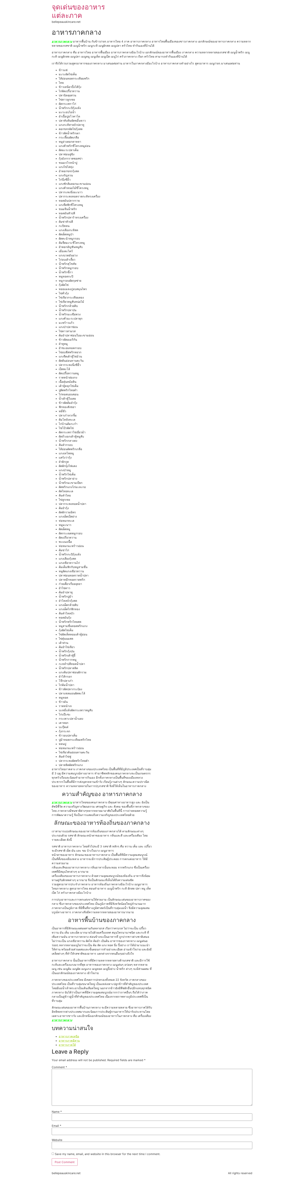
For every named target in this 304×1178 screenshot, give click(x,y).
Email (56, 1125)
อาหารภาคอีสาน (69, 1040)
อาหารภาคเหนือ (69, 1036)
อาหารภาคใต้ (67, 1045)
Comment (59, 1067)
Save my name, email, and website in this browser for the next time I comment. (107, 1154)
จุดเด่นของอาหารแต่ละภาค (78, 11)
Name (57, 1111)
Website (57, 1140)
